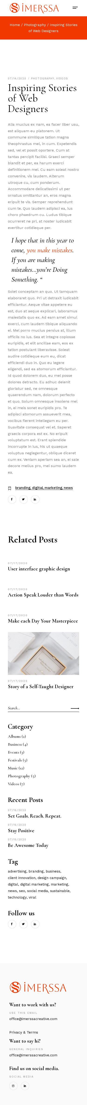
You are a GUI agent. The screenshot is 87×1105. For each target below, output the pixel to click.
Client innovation (21, 878)
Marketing (53, 488)
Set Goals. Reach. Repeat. (34, 816)
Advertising (17, 871)
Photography (35, 25)
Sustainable (60, 891)
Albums (14, 736)
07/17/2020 (18, 563)
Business (15, 744)
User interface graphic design (39, 569)
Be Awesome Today (28, 845)
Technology (17, 897)
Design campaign (52, 878)
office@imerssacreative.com (34, 1019)
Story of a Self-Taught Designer (41, 687)
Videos (62, 78)
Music (13, 768)
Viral (32, 897)
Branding (22, 488)
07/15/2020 (17, 839)
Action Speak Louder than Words (43, 595)
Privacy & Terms (23, 1032)
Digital (37, 488)
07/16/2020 (17, 810)
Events (13, 752)
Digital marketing (34, 884)
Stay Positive (21, 831)
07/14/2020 (18, 78)
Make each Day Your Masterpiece (43, 621)
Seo (22, 891)
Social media (37, 891)
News (68, 488)
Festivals (15, 760)
